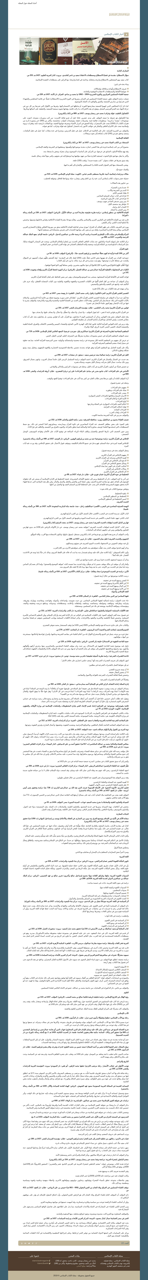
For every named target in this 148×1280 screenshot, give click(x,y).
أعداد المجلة (32, 3)
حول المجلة (22, 3)
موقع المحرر (81, 1266)
